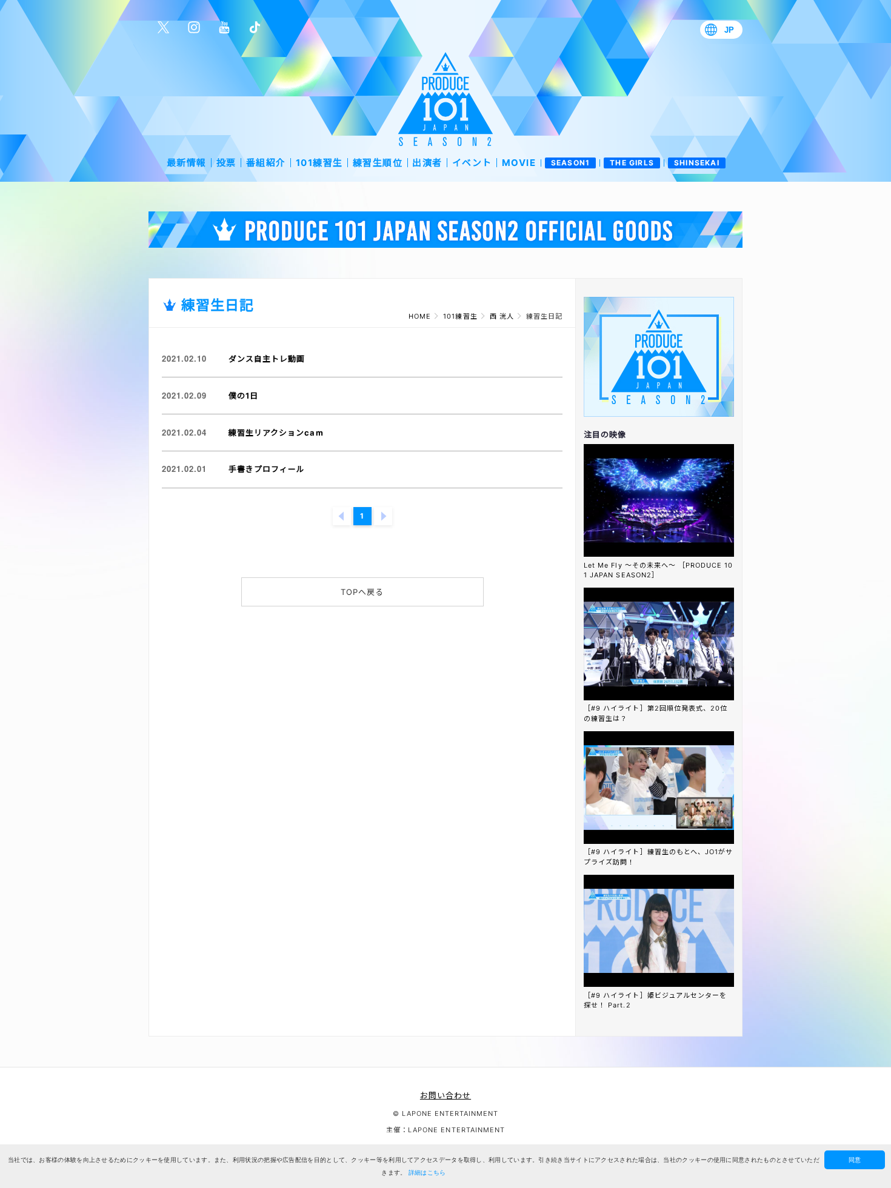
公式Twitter (164, 27)
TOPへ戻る (362, 592)
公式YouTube (224, 27)
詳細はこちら (427, 1172)
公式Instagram (194, 27)
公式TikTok (254, 27)
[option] (445, 229)
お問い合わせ (445, 1095)
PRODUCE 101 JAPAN (445, 99)
